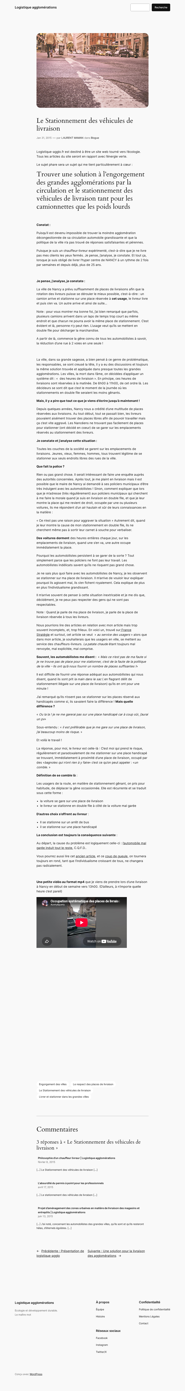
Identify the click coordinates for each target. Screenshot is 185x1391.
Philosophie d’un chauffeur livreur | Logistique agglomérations (76, 1157)
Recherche (161, 7)
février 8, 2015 (46, 1161)
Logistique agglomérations (36, 7)
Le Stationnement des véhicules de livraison (65, 1090)
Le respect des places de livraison (93, 1084)
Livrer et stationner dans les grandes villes (64, 1096)
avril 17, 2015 (45, 1187)
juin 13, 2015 (45, 1216)
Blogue (95, 137)
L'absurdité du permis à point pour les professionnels (71, 1183)
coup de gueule (116, 856)
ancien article (85, 856)
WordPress (36, 1374)
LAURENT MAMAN (72, 137)
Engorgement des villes (52, 1084)
